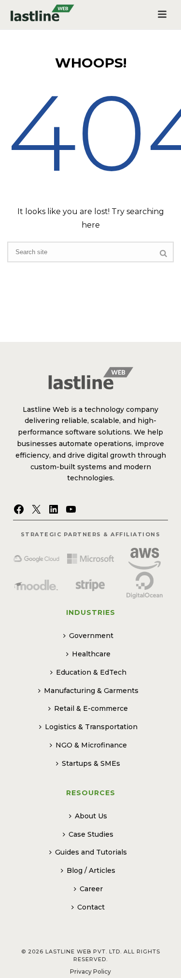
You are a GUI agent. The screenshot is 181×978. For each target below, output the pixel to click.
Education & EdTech (91, 672)
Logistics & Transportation (91, 726)
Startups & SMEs (91, 763)
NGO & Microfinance (91, 745)
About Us (91, 816)
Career (91, 888)
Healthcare (91, 654)
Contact (91, 907)
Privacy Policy (90, 971)
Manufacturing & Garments (91, 690)
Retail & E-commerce (91, 708)
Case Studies (91, 834)
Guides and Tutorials (91, 852)
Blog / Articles (91, 870)
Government (91, 635)
